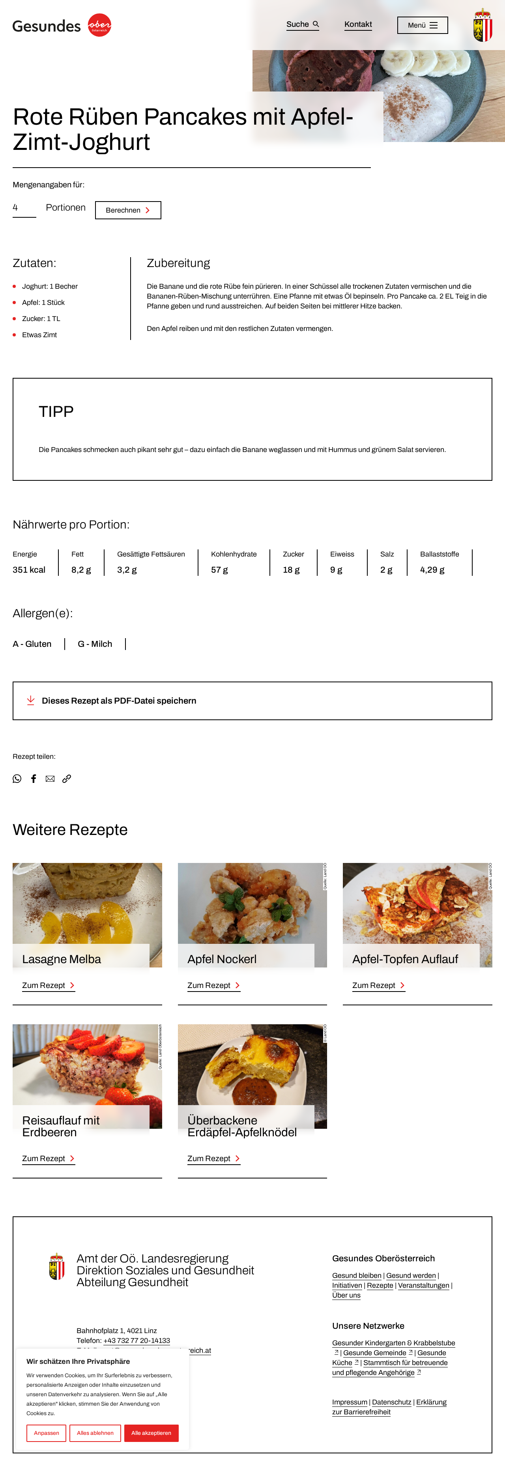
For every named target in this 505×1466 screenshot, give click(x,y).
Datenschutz (391, 1402)
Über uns (346, 1295)
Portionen (66, 208)
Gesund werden (411, 1275)
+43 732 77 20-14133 (136, 1341)
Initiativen (347, 1285)
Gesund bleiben (357, 1275)
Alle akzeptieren (151, 1433)
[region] (102, 1399)
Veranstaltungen (423, 1285)
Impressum (349, 1402)
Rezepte (380, 1285)
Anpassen (46, 1433)
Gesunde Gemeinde (374, 1353)
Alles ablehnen (95, 1433)
